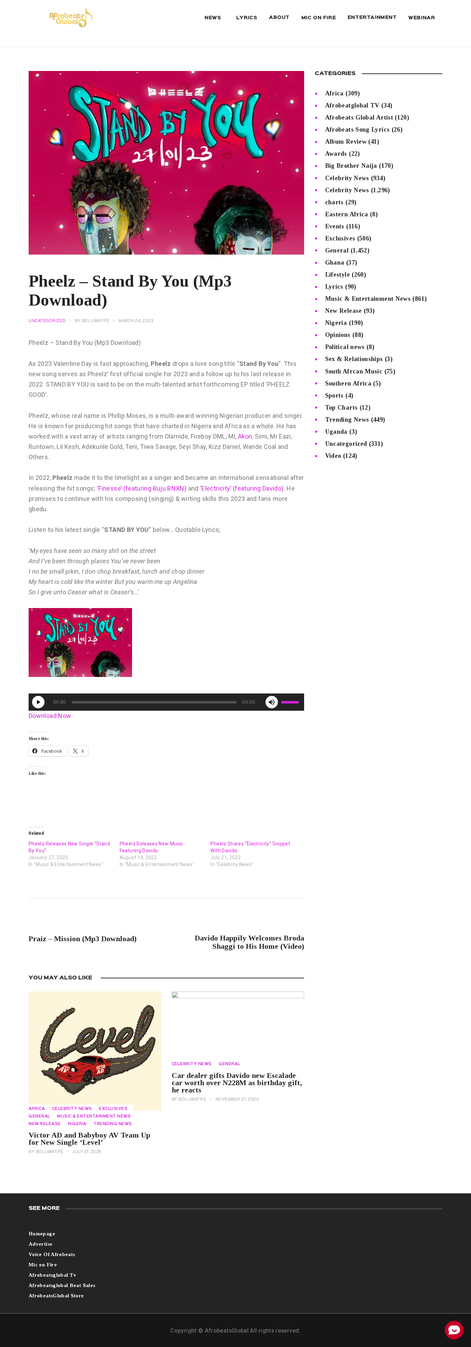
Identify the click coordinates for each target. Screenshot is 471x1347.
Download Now (50, 715)
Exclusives (113, 1109)
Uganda (336, 431)
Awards (336, 153)
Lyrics (334, 286)
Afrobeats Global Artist (359, 117)
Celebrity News (72, 1109)
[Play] (38, 702)
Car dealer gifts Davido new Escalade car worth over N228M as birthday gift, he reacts (237, 1082)
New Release (45, 1124)
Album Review (346, 141)
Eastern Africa (346, 214)
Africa (37, 1109)
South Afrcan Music (353, 371)
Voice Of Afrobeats (52, 1254)
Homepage (42, 1233)
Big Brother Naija (351, 165)
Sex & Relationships (354, 359)
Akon (245, 436)
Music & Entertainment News (94, 1116)
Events (334, 226)
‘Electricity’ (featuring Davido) (242, 488)
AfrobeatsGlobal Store (56, 1295)
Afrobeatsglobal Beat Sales (62, 1285)
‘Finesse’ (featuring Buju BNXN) (142, 488)
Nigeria (77, 1124)
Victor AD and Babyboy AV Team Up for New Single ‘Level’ (89, 1138)
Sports (334, 395)
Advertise (40, 1244)
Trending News (112, 1124)
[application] (166, 702)
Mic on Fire (43, 1264)
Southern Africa (348, 383)
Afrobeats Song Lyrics (357, 129)
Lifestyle (337, 274)
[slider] (291, 702)
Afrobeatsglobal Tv (52, 1275)
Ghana (334, 262)
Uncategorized (346, 443)
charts (334, 202)
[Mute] (271, 702)
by (92, 321)
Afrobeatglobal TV (352, 105)
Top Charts (341, 407)
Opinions (338, 334)
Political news (345, 346)
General (39, 1116)
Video (333, 455)
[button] (80, 642)
